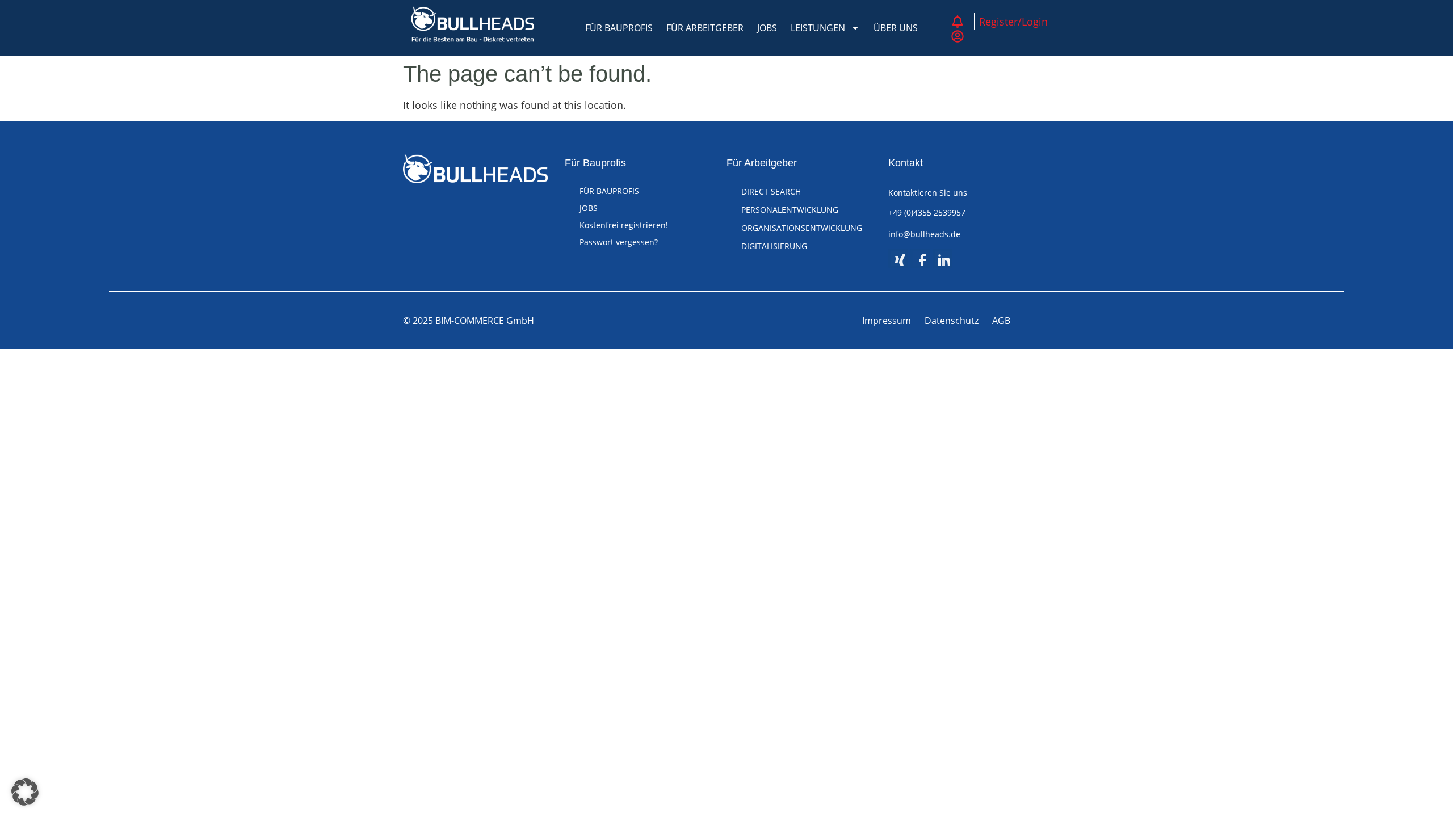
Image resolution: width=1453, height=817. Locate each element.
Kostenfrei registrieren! (623, 225)
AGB (1001, 320)
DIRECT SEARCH (771, 191)
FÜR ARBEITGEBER (705, 28)
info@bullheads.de (924, 234)
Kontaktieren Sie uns (927, 192)
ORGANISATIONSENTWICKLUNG (801, 227)
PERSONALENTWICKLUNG (789, 209)
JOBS (767, 28)
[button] (25, 792)
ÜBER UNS (896, 28)
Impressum (886, 320)
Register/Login (1013, 21)
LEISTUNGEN (818, 28)
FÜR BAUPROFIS (619, 28)
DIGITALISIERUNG (774, 246)
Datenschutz (952, 320)
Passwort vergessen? (618, 242)
